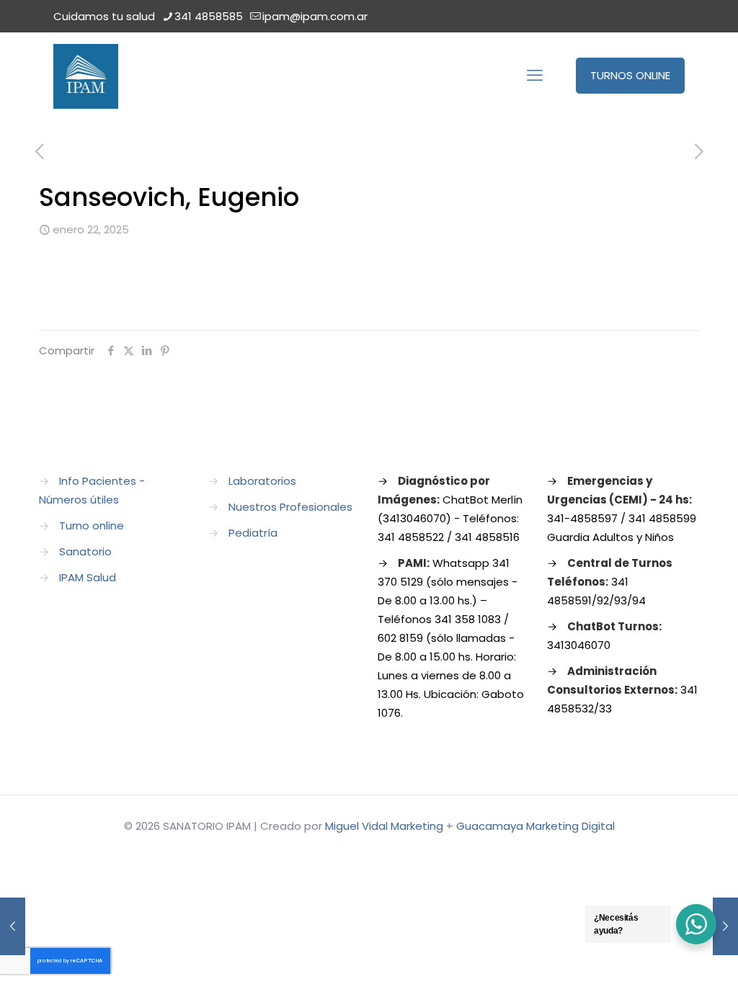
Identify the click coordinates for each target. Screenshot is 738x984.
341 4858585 (208, 16)
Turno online (91, 525)
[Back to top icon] (669, 954)
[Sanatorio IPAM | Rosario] (85, 75)
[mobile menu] (535, 75)
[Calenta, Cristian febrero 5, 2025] (725, 926)
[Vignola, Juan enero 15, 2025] (12, 926)
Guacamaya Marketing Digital (535, 825)
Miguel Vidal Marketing (384, 825)
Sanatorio (85, 551)
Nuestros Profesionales (290, 506)
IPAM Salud (87, 577)
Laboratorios (262, 480)
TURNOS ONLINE (630, 75)
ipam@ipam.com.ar (315, 16)
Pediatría (252, 532)
